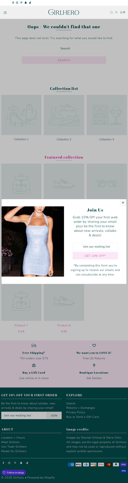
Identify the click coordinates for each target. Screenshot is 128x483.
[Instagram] (17, 3)
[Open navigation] (24, 12)
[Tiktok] (30, 3)
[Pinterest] (21, 3)
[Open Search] (111, 12)
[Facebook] (13, 3)
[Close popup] (123, 202)
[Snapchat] (26, 3)
